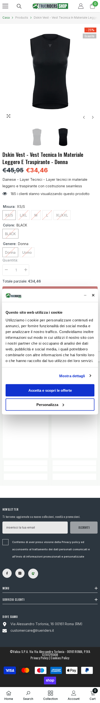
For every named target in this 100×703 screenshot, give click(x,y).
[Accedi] (80, 6)
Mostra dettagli (72, 376)
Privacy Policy (39, 657)
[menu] (5, 6)
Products (21, 17)
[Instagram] (20, 573)
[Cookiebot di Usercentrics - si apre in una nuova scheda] (65, 295)
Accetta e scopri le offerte (50, 390)
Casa (6, 17)
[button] (84, 117)
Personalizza (47, 404)
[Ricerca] (19, 6)
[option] (50, 74)
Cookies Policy (60, 657)
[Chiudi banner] (93, 295)
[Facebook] (7, 573)
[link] (25, 468)
